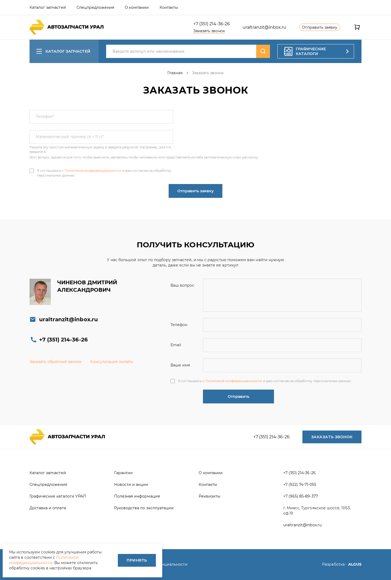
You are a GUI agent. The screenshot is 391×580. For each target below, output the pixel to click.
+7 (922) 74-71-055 (299, 484)
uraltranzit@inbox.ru (264, 27)
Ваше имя (180, 365)
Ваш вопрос (182, 285)
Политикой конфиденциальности (93, 171)
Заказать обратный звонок (56, 361)
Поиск (263, 51)
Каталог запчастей (67, 51)
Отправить (238, 396)
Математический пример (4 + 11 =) (70, 136)
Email (175, 345)
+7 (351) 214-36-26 (211, 23)
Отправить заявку (195, 191)
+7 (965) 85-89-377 (300, 496)
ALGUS (354, 564)
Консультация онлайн (111, 361)
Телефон (45, 116)
